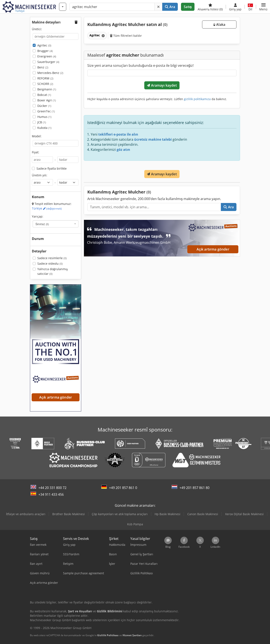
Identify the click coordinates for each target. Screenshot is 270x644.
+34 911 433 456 (51, 494)
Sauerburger (48, 62)
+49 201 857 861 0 (123, 487)
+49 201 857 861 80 (194, 487)
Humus (44, 117)
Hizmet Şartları (132, 635)
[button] (263, 7)
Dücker (44, 106)
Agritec (44, 45)
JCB (41, 122)
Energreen (46, 56)
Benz (42, 67)
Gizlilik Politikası (108, 635)
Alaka (220, 24)
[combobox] (55, 223)
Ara (172, 6)
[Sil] (158, 7)
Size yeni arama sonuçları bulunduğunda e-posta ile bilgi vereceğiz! (140, 65)
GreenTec (46, 111)
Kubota (44, 128)
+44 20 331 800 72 (52, 487)
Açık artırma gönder (213, 249)
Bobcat (44, 95)
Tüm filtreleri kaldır (127, 36)
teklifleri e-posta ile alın (118, 134)
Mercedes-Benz (50, 73)
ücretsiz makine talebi (153, 139)
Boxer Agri (46, 100)
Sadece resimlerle (52, 258)
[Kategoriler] (62, 7)
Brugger (45, 51)
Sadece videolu (50, 263)
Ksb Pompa (135, 524)
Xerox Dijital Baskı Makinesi (244, 514)
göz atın (123, 149)
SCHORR (45, 84)
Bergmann (46, 89)
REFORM (45, 78)
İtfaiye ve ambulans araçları (25, 514)
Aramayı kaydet (163, 85)
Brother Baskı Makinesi (68, 514)
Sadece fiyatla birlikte (51, 168)
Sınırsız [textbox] (42, 224)
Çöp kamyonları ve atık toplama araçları (120, 514)
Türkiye (47, 208)
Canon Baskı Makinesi (202, 514)
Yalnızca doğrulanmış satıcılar (52, 271)
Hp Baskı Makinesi (167, 514)
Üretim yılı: (39, 175)
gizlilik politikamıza (197, 99)
